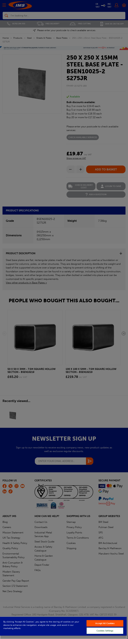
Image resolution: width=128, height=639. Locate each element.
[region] (63, 627)
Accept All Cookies (104, 623)
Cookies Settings (105, 630)
